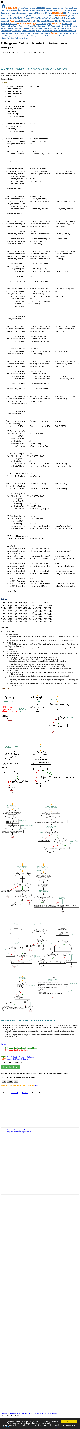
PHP (65, 13)
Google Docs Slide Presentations (45, 36)
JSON (43, 24)
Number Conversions (68, 36)
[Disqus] (40, 1223)
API (12, 20)
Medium (10, 1081)
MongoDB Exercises (17, 33)
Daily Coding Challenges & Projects (17, 1130)
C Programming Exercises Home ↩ (17, 1050)
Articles (24, 38)
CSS (26, 8)
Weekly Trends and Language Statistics (18, 1132)
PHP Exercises (7, 28)
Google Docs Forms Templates (18, 36)
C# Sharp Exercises (59, 28)
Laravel (44, 16)
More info (6, 1426)
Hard (16, 1081)
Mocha (39, 13)
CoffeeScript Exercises (68, 26)
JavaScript (33, 8)
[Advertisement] (25, 61)
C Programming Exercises (39, 28)
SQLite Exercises (58, 31)
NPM (44, 13)
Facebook (14, 1093)
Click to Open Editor (10, 1067)
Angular (24, 13)
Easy (4, 1081)
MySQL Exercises (43, 31)
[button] (40, 2)
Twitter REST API (9, 24)
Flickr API (60, 21)
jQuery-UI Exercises (50, 26)
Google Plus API (22, 21)
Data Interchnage (26, 23)
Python (71, 13)
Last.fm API (71, 21)
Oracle (61, 18)
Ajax (49, 24)
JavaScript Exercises (17, 26)
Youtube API (34, 21)
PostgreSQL (29, 18)
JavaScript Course (9, 13)
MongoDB (53, 18)
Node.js (4, 16)
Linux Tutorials (7, 38)
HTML (21, 8)
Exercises (56, 23)
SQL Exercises (15, 31)
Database (61, 15)
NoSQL (45, 18)
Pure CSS (57, 10)
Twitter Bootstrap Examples (39, 33)
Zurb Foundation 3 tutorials (40, 10)
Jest (34, 13)
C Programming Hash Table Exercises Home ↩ (21, 1048)
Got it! (69, 1421)
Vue (30, 13)
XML (38, 24)
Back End (57, 12)
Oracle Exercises (28, 31)
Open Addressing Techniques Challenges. (20, 1057)
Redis (66, 18)
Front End (11, 7)
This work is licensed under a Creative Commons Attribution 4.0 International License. (29, 1413)
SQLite (38, 18)
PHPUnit (52, 16)
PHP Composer (33, 16)
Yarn (50, 13)
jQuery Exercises (34, 26)
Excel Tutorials (65, 33)
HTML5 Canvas (69, 10)
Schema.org (51, 8)
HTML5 (41, 8)
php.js (59, 8)
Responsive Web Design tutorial (14, 10)
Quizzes (18, 38)
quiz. (37, 1085)
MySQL (20, 18)
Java (76, 13)
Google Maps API (48, 21)
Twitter (25, 1093)
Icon (19, 13)
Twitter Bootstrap (69, 8)
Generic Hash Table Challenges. (17, 1059)
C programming (20, 16)
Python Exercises (20, 28)
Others (54, 33)
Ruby (10, 16)
